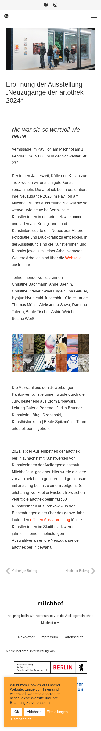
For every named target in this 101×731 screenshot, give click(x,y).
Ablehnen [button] (34, 712)
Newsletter (26, 637)
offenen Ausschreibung (50, 520)
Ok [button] (16, 712)
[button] (94, 16)
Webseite (73, 258)
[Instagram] (55, 5)
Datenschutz (73, 637)
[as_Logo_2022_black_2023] (6, 15)
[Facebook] (46, 5)
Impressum (49, 637)
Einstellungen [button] (57, 712)
